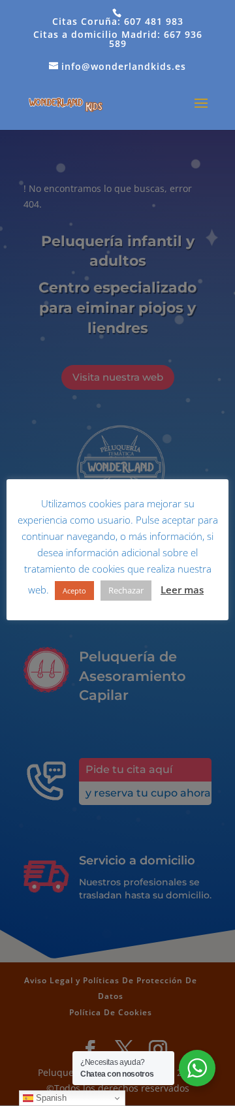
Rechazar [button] (126, 590)
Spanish (50, 1098)
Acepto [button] (74, 590)
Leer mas (182, 589)
